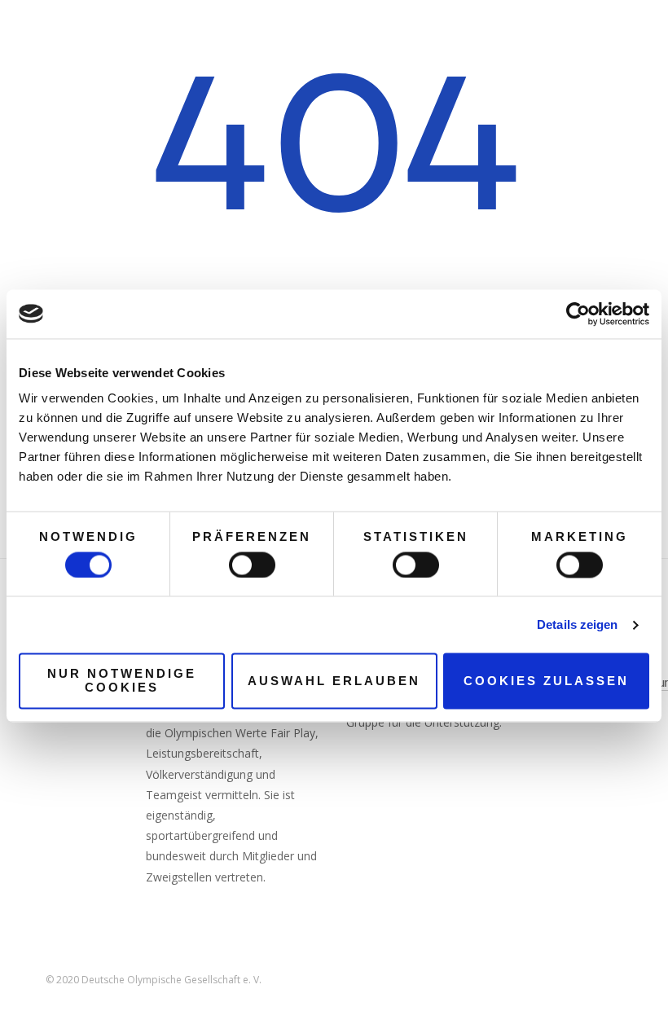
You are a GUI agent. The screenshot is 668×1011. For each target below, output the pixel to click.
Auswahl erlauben (334, 681)
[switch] (252, 565)
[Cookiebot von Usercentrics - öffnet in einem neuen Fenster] (578, 313)
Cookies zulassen (546, 681)
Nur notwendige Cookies (121, 681)
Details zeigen (577, 624)
